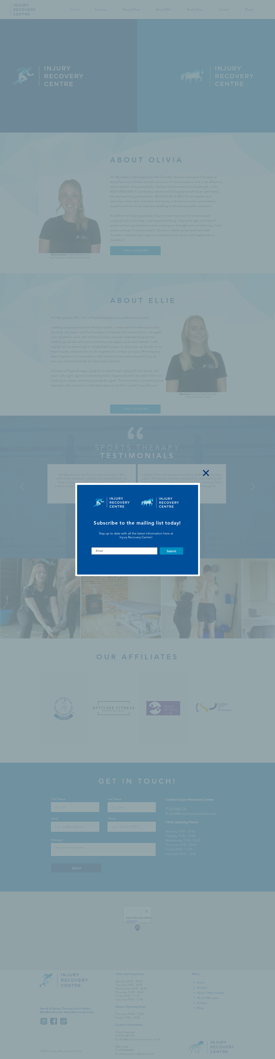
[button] (206, 473)
